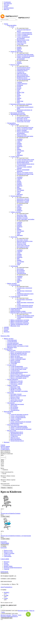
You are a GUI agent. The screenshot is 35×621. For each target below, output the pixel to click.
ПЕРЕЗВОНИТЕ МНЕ (6, 618)
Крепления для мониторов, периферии (21, 104)
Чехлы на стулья (21, 244)
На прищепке (20, 271)
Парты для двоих (21, 134)
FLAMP (6, 595)
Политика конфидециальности (9, 616)
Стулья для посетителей (23, 79)
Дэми (18, 153)
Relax (18, 96)
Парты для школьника (16, 357)
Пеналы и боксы (21, 242)
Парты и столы (14, 124)
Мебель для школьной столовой (19, 321)
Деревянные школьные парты (25, 293)
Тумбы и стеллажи (15, 212)
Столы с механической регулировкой (23, 37)
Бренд (2, 468)
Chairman (19, 82)
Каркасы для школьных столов (25, 315)
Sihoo (18, 99)
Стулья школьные (15, 296)
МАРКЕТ (6, 592)
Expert (18, 89)
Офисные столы (21, 41)
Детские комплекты (15, 196)
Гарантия (6, 569)
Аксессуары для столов (23, 121)
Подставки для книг (22, 239)
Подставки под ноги (22, 247)
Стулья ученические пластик (25, 305)
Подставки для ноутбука (23, 120)
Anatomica (20, 139)
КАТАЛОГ (4, 541)
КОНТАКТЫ (4, 571)
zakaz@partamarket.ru (6, 587)
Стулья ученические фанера (24, 307)
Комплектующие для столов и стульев (21, 312)
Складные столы (21, 42)
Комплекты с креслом (23, 199)
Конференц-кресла (22, 77)
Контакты (6, 331)
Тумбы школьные (15, 309)
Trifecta (19, 50)
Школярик (20, 155)
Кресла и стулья (14, 64)
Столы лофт (20, 44)
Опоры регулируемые (16, 51)
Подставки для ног (22, 118)
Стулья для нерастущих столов (25, 159)
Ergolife (19, 86)
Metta (18, 94)
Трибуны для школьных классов (19, 324)
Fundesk (19, 209)
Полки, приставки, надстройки (25, 219)
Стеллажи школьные (16, 308)
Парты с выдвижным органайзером (23, 132)
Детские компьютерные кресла (25, 164)
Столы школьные (15, 285)
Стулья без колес (21, 165)
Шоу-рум (6, 9)
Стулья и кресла (14, 156)
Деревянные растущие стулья (25, 174)
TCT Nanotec (20, 150)
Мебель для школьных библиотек (19, 323)
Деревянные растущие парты (25, 136)
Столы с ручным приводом (24, 34)
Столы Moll (13, 363)
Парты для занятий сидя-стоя (25, 127)
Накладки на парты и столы (24, 241)
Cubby (18, 142)
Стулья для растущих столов (25, 161)
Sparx (18, 102)
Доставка (6, 5)
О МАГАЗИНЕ (5, 543)
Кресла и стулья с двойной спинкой (20, 375)
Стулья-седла (20, 72)
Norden (19, 95)
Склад (3, 612)
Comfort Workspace (22, 83)
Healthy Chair (20, 92)
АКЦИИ (6, 327)
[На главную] (9, 18)
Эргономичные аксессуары (18, 114)
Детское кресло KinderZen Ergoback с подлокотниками (16, 535)
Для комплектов (21, 273)
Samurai (19, 98)
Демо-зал (31, 610)
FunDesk (19, 145)
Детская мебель (11, 123)
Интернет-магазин (23, 610)
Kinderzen (19, 146)
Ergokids (19, 143)
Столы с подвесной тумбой (24, 129)
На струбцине (21, 270)
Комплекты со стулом (23, 200)
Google (6, 598)
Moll (18, 147)
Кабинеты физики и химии (18, 311)
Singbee (19, 149)
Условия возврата (9, 8)
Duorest (19, 181)
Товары (6, 23)
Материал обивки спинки (8, 476)
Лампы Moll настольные (17, 404)
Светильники (14, 266)
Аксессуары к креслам (23, 245)
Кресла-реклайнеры (22, 75)
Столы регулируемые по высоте (19, 414)
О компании (7, 2)
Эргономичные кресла (23, 69)
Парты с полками (22, 130)
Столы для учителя (22, 295)
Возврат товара (8, 566)
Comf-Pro (19, 140)
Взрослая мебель (11, 25)
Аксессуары (13, 236)
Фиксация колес (5, 483)
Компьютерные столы (23, 40)
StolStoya (19, 48)
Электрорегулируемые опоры (25, 54)
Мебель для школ (12, 283)
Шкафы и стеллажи (22, 218)
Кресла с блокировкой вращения (19, 376)
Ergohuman (20, 85)
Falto (18, 91)
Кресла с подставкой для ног (25, 172)
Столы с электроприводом (24, 32)
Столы (12, 26)
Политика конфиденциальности (13, 567)
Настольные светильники (17, 112)
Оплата (6, 6)
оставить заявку (5, 516)
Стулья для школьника (16, 366)
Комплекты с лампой (23, 201)
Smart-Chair (20, 101)
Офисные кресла (21, 73)
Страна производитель (7, 472)
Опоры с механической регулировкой (23, 58)
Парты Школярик (15, 362)
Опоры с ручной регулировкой (25, 56)
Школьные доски (15, 325)
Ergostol (19, 47)
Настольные (20, 269)
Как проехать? (8, 3)
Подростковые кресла (23, 162)
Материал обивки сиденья (8, 479)
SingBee (19, 188)
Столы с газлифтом (22, 35)
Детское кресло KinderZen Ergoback (10, 513)
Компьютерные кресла (23, 76)
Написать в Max (5, 336)
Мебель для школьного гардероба (19, 320)
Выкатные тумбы (22, 215)
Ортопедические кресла (23, 67)
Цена (2, 455)
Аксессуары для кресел (23, 117)
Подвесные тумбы (22, 216)
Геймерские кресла (22, 70)
